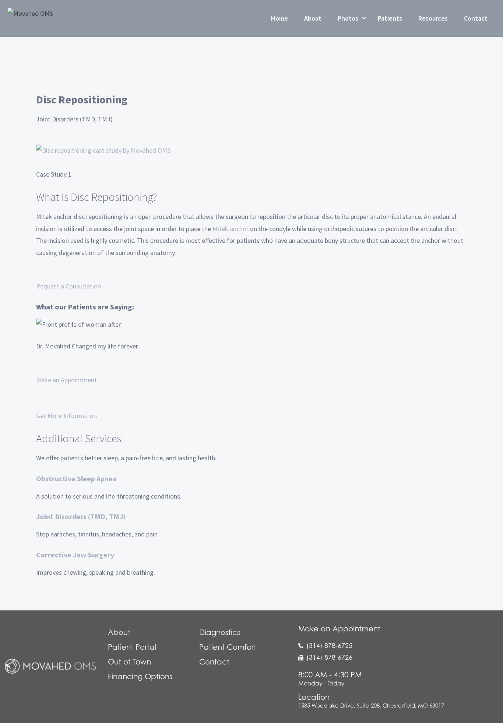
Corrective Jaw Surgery (75, 554)
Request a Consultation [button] (68, 286)
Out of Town (129, 662)
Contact (476, 18)
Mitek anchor (230, 228)
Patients (390, 18)
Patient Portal (132, 647)
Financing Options (140, 676)
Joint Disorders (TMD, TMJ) (81, 516)
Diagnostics (219, 632)
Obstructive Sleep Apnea (76, 478)
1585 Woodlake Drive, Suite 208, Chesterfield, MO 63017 (371, 705)
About (312, 18)
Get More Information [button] (66, 415)
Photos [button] (348, 18)
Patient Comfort (227, 647)
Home (279, 18)
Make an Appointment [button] (66, 380)
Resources (433, 18)
